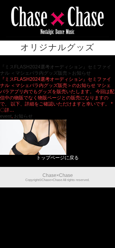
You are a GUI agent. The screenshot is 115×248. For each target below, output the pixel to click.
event (6, 116)
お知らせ (23, 116)
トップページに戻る (57, 157)
